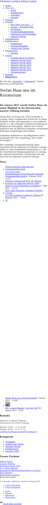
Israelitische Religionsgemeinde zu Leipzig (20, 470)
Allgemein (10, 442)
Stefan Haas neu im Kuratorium (20, 398)
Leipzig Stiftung (7, 464)
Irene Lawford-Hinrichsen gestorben (22, 186)
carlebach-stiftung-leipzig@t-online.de (18, 432)
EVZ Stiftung (6, 473)
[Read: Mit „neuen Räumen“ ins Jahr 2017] (7, 406)
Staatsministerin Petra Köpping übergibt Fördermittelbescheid (24, 175)
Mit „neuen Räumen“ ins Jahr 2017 (22, 408)
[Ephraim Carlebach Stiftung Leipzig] (18, 1)
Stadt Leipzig (6, 461)
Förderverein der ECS (10, 466)
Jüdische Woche (13, 446)
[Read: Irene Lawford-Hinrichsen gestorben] (26, 183)
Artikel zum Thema (14, 444)
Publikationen (11, 449)
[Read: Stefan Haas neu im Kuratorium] (7, 201)
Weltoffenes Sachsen (9, 475)
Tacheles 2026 (12, 451)
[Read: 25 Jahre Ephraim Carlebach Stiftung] (26, 193)
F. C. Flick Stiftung (9, 468)
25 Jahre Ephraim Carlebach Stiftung (23, 195)
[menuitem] (26, 5)
